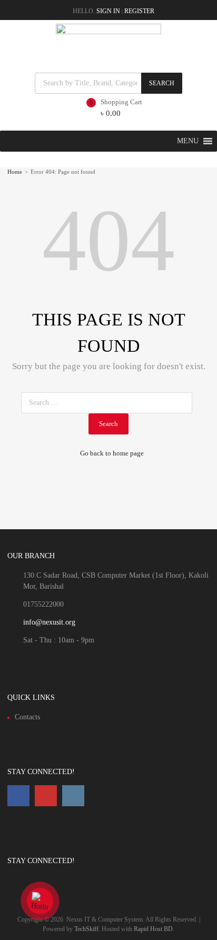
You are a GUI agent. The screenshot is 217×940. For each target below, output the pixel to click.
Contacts (27, 717)
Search (161, 83)
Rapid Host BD (153, 929)
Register (139, 11)
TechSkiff (86, 929)
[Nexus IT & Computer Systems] (108, 31)
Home (14, 172)
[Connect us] (18, 796)
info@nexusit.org (49, 622)
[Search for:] (108, 403)
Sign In (108, 11)
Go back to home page (112, 453)
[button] (188, 141)
